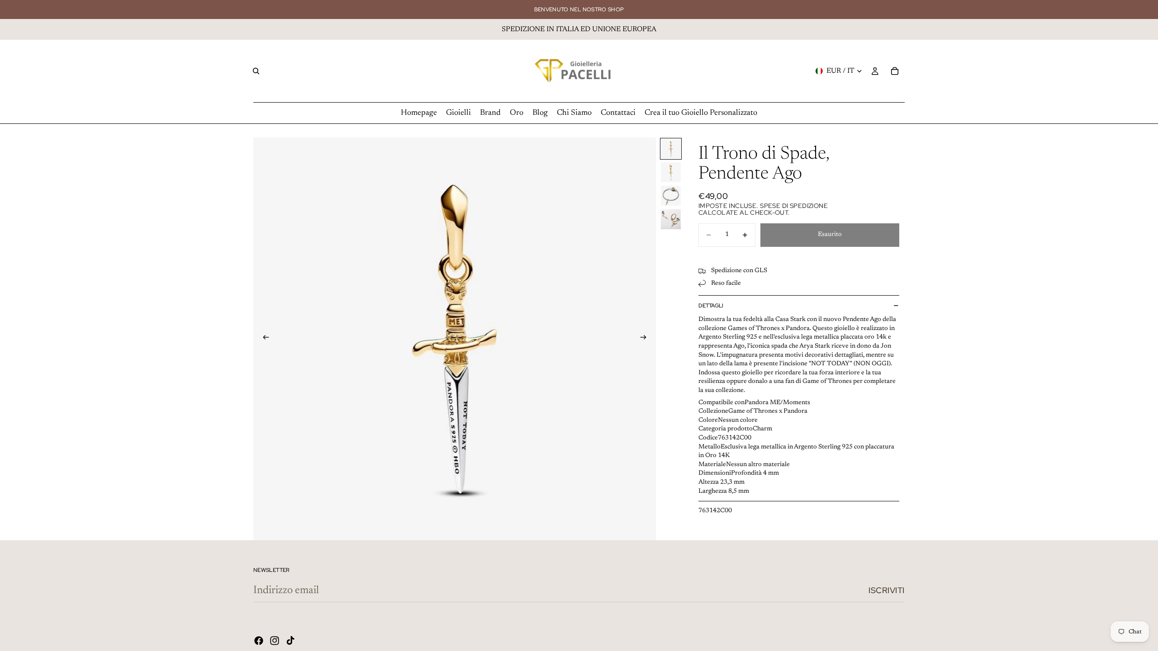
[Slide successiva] (646, 339)
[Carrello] (895, 71)
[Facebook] (258, 640)
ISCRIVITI (886, 590)
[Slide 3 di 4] (671, 196)
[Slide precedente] (263, 339)
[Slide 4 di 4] (671, 219)
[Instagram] (274, 640)
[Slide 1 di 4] (671, 149)
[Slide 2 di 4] (671, 172)
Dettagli (710, 305)
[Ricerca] (256, 71)
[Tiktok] (290, 640)
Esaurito (830, 234)
